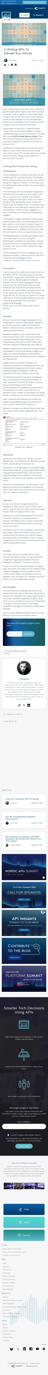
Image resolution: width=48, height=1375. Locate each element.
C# (10, 260)
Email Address (24, 1122)
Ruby (11, 306)
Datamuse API (19, 521)
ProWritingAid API (10, 177)
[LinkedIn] (24, 1349)
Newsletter (6, 1310)
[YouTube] (37, 1349)
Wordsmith (7, 468)
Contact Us (7, 1334)
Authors (5, 1328)
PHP (23, 260)
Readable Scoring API (14, 377)
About (5, 1324)
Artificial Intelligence (13, 651)
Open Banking (8, 1289)
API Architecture (8, 1286)
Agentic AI (6, 1266)
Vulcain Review (9, 721)
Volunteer (6, 1341)
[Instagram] (44, 1349)
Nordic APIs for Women (11, 1313)
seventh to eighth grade (24, 323)
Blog (4, 1263)
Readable (38, 323)
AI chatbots (25, 475)
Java (37, 260)
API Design (6, 1273)
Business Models (9, 1283)
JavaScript (16, 260)
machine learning (9, 285)
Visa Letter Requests (10, 1317)
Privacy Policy (8, 1337)
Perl (7, 308)
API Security (7, 1270)
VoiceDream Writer (27, 538)
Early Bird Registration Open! (34, 2)
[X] (11, 1349)
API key (28, 293)
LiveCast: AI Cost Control (12, 1255)
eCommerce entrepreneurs (13, 365)
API (5, 651)
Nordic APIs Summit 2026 (12, 1249)
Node (25, 306)
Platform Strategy (9, 1276)
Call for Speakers (9, 1304)
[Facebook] (31, 1349)
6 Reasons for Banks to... (15, 714)
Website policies (32, 1366)
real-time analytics (25, 490)
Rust (30, 306)
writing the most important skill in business (19, 125)
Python (28, 260)
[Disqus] (24, 757)
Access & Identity (9, 1279)
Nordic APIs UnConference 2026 (14, 1252)
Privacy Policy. (35, 1141)
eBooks (5, 1297)
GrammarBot (8, 277)
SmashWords (33, 540)
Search (39, 15)
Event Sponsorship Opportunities (15, 1307)
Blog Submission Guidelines (13, 1300)
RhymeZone (20, 535)
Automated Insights (37, 468)
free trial (26, 408)
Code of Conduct (9, 1331)
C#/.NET (36, 306)
